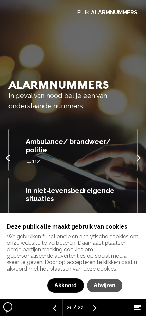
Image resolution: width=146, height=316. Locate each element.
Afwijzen (104, 285)
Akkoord (65, 285)
